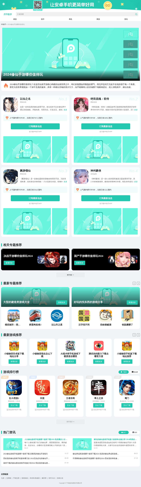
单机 (70, 19)
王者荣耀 (20, 14)
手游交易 (16, 478)
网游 (98, 19)
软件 (42, 19)
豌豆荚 (44, 478)
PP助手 (3, 24)
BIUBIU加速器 (35, 478)
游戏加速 (25, 478)
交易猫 (8, 478)
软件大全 (52, 478)
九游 (2, 478)
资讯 (126, 19)
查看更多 (9, 263)
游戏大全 (60, 478)
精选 (15, 19)
